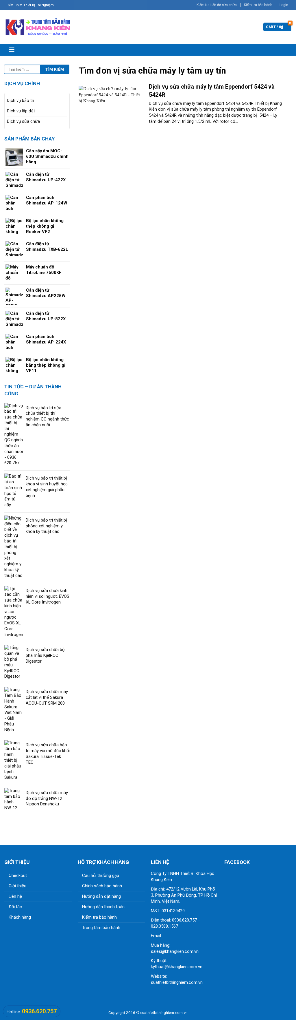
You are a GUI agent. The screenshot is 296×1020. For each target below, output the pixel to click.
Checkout (18, 875)
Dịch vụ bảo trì (20, 100)
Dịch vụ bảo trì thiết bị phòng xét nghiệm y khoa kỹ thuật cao (46, 526)
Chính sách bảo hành (102, 886)
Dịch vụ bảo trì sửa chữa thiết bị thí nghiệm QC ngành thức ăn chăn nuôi (47, 416)
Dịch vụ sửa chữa (23, 121)
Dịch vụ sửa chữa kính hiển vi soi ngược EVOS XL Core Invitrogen (47, 596)
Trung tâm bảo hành (101, 927)
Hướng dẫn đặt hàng (101, 896)
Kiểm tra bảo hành (258, 5)
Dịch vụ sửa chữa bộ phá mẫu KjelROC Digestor (45, 655)
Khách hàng (20, 917)
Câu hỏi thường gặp (100, 875)
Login (284, 5)
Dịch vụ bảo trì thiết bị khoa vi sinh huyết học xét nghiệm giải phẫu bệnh (47, 487)
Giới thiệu (17, 886)
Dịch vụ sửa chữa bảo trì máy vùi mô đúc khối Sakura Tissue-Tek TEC (48, 753)
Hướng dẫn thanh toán (103, 906)
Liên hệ (15, 896)
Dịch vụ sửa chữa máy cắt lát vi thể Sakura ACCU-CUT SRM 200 (47, 697)
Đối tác (15, 906)
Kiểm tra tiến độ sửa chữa (217, 5)
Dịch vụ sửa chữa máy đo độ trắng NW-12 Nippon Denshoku (47, 798)
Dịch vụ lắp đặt (21, 111)
